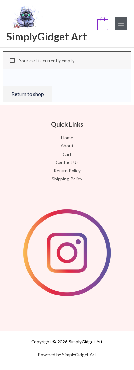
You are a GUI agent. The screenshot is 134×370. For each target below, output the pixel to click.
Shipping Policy (67, 178)
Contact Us (67, 162)
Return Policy (67, 170)
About (67, 145)
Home (67, 137)
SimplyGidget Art (47, 36)
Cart (67, 154)
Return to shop (27, 94)
